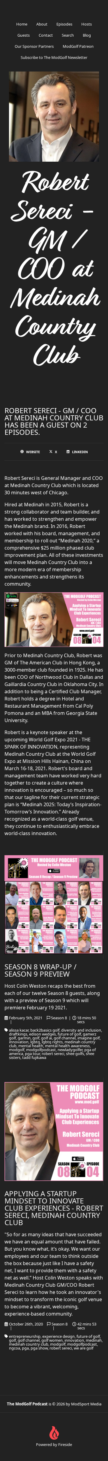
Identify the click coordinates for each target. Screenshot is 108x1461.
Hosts (86, 24)
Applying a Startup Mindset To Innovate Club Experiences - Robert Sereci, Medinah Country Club (53, 1207)
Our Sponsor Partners (34, 46)
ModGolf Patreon (78, 46)
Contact (46, 35)
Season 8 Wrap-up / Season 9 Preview (40, 970)
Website (33, 452)
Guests (23, 35)
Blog (87, 35)
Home (21, 24)
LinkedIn (80, 452)
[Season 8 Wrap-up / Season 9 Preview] (53, 904)
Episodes (64, 24)
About (41, 24)
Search (68, 35)
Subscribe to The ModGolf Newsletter (54, 57)
